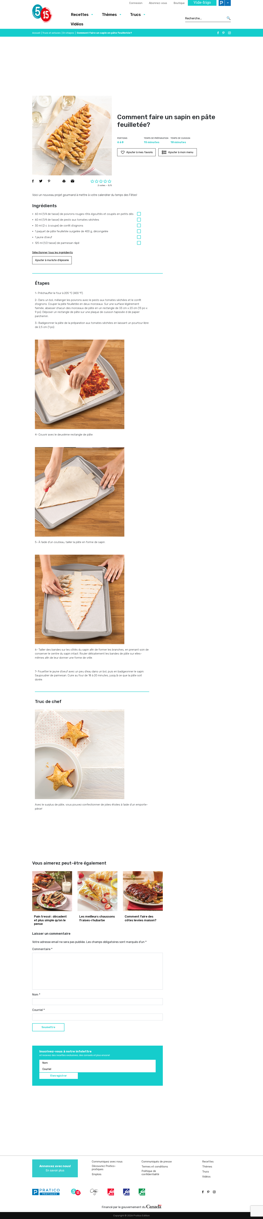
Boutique (179, 3)
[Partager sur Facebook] (33, 181)
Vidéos (77, 24)
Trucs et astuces (51, 32)
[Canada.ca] (153, 1206)
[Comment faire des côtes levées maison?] (143, 891)
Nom (36, 994)
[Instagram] (229, 32)
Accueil (36, 32)
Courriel (38, 1010)
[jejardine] (142, 1192)
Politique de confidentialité (150, 1172)
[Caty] (94, 1192)
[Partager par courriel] (72, 181)
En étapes (68, 32)
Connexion (135, 3)
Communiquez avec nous (107, 1161)
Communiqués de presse (157, 1161)
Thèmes (109, 14)
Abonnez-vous (158, 3)
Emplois (96, 1174)
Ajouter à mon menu (180, 152)
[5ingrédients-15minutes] (76, 1192)
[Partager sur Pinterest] (49, 181)
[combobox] (204, 18)
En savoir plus (55, 1168)
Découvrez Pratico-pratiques (104, 1167)
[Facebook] (218, 32)
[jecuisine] (111, 1192)
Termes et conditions (155, 1166)
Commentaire (42, 949)
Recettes (80, 14)
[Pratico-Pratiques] (47, 1192)
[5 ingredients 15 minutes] (48, 14)
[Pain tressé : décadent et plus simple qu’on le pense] (52, 891)
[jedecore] (126, 1192)
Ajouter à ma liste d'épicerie (52, 260)
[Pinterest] (223, 32)
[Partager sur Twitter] (41, 181)
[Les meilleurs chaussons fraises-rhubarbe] (97, 891)
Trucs (135, 14)
